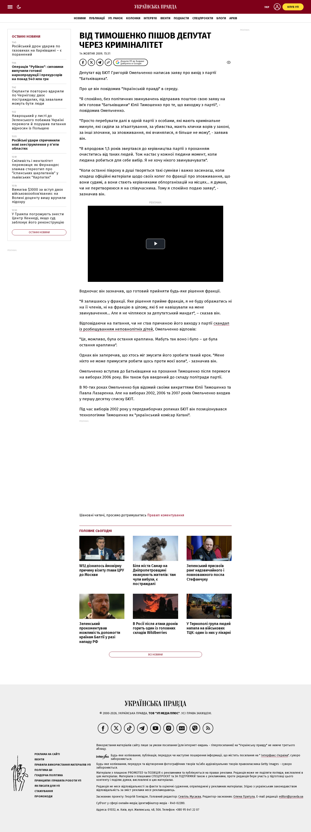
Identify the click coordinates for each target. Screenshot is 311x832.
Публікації (97, 18)
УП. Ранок (115, 18)
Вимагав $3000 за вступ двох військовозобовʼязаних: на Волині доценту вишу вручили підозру (39, 195)
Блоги (221, 18)
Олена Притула (244, 796)
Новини (80, 18)
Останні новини (26, 36)
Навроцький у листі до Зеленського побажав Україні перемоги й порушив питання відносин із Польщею (39, 122)
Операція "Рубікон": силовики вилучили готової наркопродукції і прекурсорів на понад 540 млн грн (37, 72)
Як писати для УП (47, 785)
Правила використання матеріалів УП (62, 764)
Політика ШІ (43, 770)
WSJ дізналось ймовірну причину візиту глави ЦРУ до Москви (101, 570)
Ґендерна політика (48, 775)
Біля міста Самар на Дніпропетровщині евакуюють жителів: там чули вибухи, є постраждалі (154, 575)
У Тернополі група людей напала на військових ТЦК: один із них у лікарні (209, 628)
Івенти (165, 18)
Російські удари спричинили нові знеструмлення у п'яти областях (36, 144)
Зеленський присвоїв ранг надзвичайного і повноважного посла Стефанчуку (205, 572)
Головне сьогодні (95, 531)
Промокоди (43, 796)
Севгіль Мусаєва (189, 796)
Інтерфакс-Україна (274, 755)
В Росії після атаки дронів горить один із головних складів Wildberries (155, 628)
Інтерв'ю (150, 18)
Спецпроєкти (202, 18)
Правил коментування (165, 515)
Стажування (43, 791)
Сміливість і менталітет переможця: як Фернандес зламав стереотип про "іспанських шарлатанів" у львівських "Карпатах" (35, 169)
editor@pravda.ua (291, 796)
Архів (233, 18)
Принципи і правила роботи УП (57, 780)
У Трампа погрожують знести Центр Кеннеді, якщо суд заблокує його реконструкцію (38, 218)
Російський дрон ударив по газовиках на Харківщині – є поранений (37, 50)
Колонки (133, 18)
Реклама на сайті (47, 754)
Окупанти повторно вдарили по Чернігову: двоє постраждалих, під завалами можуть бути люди (38, 97)
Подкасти (181, 18)
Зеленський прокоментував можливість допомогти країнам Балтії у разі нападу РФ (99, 633)
